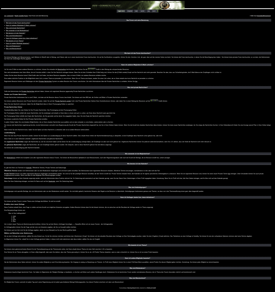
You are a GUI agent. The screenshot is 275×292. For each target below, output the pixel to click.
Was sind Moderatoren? (13, 46)
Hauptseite (51, 181)
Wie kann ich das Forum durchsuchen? (18, 23)
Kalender (29, 167)
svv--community (8, 15)
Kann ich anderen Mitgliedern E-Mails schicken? (21, 25)
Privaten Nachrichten (45, 81)
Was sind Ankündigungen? (14, 35)
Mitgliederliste (11, 158)
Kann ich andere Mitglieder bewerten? (17, 43)
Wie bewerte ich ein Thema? (15, 41)
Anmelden (260, 15)
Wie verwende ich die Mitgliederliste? (17, 30)
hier (136, 81)
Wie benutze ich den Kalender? (15, 33)
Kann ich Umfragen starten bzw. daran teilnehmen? (22, 38)
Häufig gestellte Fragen (21, 15)
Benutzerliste (62, 69)
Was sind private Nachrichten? (15, 28)
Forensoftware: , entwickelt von (137, 288)
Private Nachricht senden (63, 101)
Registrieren (267, 15)
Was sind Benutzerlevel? (13, 48)
